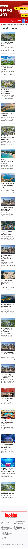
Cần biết (13, 21)
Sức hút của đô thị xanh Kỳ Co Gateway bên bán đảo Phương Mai (7, 91)
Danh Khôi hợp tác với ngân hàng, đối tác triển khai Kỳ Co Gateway (7, 446)
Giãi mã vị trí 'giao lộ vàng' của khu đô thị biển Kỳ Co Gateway (6, 233)
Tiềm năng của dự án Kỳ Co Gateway (7, 114)
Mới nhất (4, 24)
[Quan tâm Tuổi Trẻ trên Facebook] (5, 538)
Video (12, 24)
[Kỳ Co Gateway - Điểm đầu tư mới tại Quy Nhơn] (8, 36)
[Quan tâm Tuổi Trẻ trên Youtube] (2, 538)
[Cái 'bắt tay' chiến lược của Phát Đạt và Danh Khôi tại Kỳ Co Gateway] (8, 462)
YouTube (9, 20)
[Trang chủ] (1, 24)
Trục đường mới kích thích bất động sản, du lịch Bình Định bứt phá (7, 282)
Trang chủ (3, 509)
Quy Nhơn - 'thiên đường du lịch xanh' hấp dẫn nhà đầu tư (7, 137)
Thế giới (18, 24)
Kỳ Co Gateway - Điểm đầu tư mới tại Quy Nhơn (7, 44)
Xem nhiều (8, 24)
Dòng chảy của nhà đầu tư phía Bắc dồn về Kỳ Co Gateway (7, 376)
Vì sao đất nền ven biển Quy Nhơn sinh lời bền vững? (7, 185)
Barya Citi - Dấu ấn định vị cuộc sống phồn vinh (7, 399)
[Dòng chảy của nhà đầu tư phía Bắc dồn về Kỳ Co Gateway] (8, 368)
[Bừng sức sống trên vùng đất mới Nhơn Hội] (8, 486)
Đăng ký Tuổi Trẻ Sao (23, 21)
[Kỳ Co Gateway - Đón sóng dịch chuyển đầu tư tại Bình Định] (8, 322)
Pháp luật (22, 24)
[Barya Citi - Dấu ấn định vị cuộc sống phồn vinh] (8, 392)
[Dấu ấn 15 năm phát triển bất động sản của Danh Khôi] (8, 414)
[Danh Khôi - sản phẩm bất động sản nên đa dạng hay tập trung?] (8, 201)
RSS (16, 529)
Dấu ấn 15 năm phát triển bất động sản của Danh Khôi (7, 422)
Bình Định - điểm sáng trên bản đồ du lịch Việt (7, 353)
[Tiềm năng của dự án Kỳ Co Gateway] (8, 107)
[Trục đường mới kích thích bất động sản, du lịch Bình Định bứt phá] (8, 274)
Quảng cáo (16, 21)
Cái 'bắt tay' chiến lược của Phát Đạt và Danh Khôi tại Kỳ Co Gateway (7, 470)
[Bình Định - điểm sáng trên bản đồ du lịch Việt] (8, 346)
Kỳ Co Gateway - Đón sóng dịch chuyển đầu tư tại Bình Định (7, 330)
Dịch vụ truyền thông (18, 527)
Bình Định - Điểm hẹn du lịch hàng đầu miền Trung (7, 306)
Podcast (4, 20)
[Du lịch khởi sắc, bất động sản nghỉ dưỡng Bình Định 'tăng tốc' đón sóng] (8, 249)
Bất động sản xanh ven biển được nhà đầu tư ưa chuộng (7, 161)
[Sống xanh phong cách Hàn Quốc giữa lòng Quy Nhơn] (8, 60)
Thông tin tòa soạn (4, 532)
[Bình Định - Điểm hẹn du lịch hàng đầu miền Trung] (8, 298)
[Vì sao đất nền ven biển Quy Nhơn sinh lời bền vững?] (8, 177)
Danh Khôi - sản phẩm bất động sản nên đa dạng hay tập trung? (7, 209)
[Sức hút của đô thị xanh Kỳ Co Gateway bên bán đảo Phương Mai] (8, 84)
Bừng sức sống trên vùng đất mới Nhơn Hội (7, 492)
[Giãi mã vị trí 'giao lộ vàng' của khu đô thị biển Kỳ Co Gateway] (8, 225)
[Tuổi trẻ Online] (11, 515)
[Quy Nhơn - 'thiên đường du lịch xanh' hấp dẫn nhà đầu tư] (8, 130)
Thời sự (15, 24)
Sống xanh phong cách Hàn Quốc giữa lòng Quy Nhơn (7, 67)
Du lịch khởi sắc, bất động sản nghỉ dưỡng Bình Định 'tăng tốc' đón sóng (7, 258)
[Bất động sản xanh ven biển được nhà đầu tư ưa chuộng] (8, 153)
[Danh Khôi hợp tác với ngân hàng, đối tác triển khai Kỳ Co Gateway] (8, 438)
